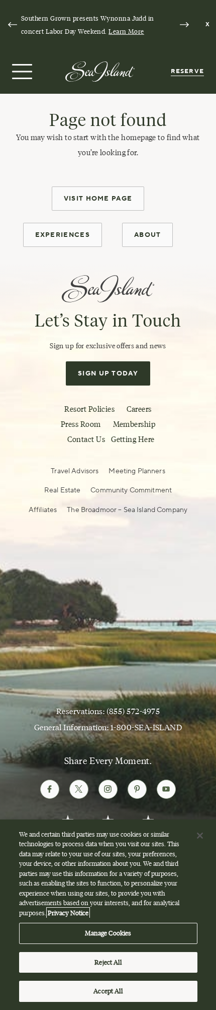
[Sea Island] (100, 71)
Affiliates (43, 510)
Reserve (187, 71)
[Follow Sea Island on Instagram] (108, 789)
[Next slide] (184, 25)
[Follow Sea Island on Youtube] (166, 789)
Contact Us (86, 439)
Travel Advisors (74, 471)
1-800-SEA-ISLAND (146, 727)
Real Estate (62, 490)
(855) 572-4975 (133, 711)
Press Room (81, 424)
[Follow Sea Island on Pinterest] (137, 789)
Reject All (107, 962)
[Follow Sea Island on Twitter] (78, 789)
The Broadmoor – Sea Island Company (127, 510)
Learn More (126, 31)
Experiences (62, 235)
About (147, 235)
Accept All (107, 991)
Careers (139, 409)
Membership (134, 424)
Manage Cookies (108, 933)
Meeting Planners (137, 471)
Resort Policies (89, 409)
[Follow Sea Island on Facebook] (49, 789)
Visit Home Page (98, 199)
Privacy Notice (68, 913)
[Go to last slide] (12, 25)
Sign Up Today (108, 373)
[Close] (200, 836)
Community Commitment (131, 490)
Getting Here (132, 439)
